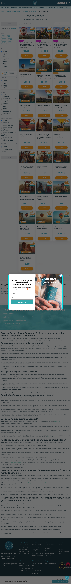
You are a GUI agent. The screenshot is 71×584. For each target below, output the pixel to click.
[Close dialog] (61, 275)
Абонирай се (22, 302)
